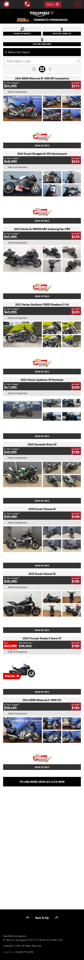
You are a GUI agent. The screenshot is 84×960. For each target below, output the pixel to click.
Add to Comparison (17, 91)
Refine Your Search (17, 52)
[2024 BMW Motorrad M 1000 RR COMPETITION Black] (42, 108)
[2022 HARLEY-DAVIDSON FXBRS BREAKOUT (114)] (42, 334)
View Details (42, 145)
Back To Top (42, 918)
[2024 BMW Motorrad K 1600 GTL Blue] (42, 730)
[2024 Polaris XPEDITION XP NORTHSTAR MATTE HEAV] (42, 410)
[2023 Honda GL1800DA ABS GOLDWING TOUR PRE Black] (42, 259)
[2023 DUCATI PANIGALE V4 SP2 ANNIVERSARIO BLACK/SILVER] (42, 184)
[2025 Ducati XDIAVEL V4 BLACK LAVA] (42, 604)
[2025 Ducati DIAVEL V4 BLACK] (42, 539)
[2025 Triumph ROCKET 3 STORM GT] (42, 668)
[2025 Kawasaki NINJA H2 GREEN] (42, 474)
